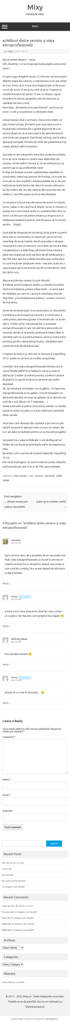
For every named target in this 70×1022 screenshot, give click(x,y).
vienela (16, 540)
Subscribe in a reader (13, 982)
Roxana (6, 912)
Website (7, 810)
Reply (6, 583)
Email (7, 795)
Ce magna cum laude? (13, 886)
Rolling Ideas (19, 638)
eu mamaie (8, 875)
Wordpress (52, 1019)
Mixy (35, 7)
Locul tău (7, 868)
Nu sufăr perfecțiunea (13, 880)
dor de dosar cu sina (13, 862)
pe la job (50, 475)
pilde (59, 475)
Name (7, 779)
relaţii (6, 480)
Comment (9, 737)
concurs (39, 475)
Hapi (4, 905)
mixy (10, 51)
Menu (35, 26)
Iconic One (16, 1019)
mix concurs (20, 475)
